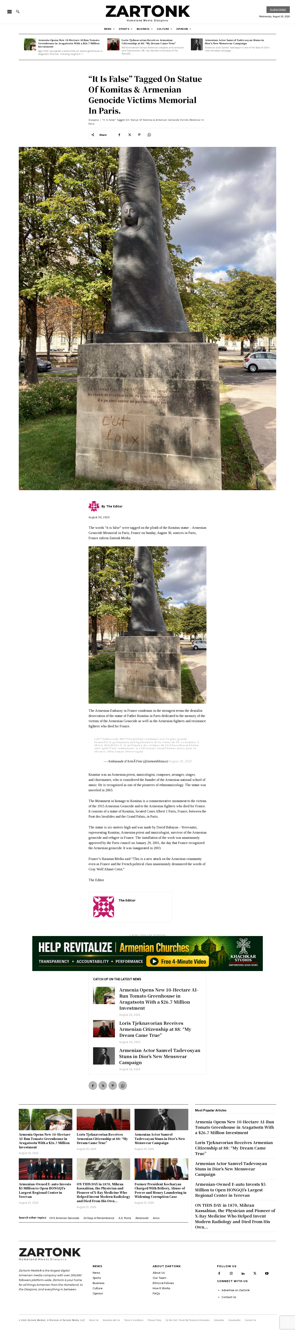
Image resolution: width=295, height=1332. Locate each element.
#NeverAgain (134, 751)
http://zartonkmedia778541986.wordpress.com (143, 906)
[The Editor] (103, 906)
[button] (18, 11)
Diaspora (94, 119)
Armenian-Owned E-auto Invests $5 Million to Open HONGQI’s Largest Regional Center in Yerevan (45, 1190)
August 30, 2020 (179, 761)
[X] (129, 134)
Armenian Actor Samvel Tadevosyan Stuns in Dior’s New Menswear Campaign (234, 41)
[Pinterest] (139, 134)
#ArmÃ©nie (135, 739)
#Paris (98, 745)
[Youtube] (266, 1273)
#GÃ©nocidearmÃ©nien (182, 745)
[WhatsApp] (149, 134)
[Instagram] (231, 1273)
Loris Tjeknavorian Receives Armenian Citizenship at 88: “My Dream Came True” (149, 41)
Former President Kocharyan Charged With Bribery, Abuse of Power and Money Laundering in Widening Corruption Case (160, 1190)
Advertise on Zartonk (236, 1290)
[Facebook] (119, 134)
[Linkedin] (243, 1273)
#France (100, 751)
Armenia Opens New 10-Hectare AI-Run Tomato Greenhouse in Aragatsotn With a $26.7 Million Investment (69, 43)
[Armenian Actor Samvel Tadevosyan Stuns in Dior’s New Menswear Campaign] (197, 44)
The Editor (127, 900)
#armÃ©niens (166, 748)
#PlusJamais (116, 751)
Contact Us (229, 1297)
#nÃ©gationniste (141, 742)
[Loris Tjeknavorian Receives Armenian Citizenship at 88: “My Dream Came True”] (113, 44)
